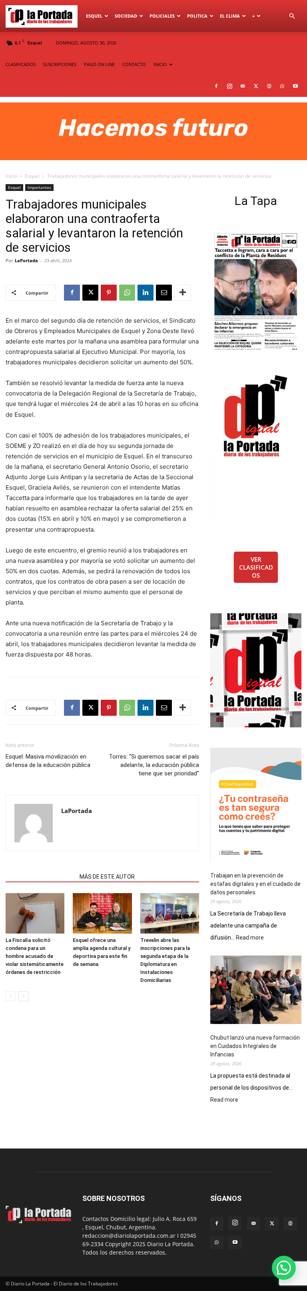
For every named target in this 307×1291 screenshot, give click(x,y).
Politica (197, 16)
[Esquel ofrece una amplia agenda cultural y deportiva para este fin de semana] (102, 913)
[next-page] (23, 996)
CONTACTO (134, 64)
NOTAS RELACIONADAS (40, 876)
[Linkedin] (146, 293)
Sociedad (126, 16)
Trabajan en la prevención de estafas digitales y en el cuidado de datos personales (255, 883)
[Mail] (243, 86)
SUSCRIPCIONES (59, 64)
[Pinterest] (109, 293)
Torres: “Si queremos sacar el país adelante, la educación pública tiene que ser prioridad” (154, 765)
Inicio (11, 176)
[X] (256, 86)
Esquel (94, 16)
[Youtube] (295, 86)
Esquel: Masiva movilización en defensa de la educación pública (48, 761)
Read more (250, 938)
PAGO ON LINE (99, 64)
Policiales (162, 16)
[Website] (269, 86)
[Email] (164, 293)
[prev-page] (11, 996)
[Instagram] (229, 86)
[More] (182, 293)
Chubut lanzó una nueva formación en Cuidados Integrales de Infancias (255, 1046)
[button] (291, 16)
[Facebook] (216, 86)
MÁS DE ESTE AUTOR (107, 876)
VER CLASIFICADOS (256, 567)
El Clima (230, 16)
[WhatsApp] (282, 86)
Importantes (39, 187)
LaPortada (26, 260)
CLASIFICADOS (21, 64)
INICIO (160, 64)
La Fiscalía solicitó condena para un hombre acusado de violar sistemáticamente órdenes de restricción (35, 956)
